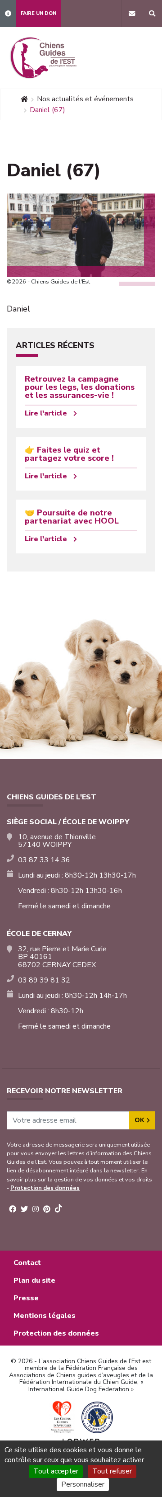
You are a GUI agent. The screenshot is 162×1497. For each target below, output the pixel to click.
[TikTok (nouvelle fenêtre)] (58, 1210)
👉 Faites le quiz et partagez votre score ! (69, 454)
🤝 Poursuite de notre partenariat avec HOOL (72, 517)
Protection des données (45, 1188)
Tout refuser (112, 1471)
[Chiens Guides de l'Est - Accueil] (42, 58)
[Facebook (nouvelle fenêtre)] (12, 1209)
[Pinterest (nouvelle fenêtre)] (46, 1209)
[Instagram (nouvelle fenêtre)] (35, 1209)
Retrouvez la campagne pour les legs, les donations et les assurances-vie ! (80, 387)
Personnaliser (82, 1484)
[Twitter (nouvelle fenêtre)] (24, 1209)
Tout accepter (55, 1471)
